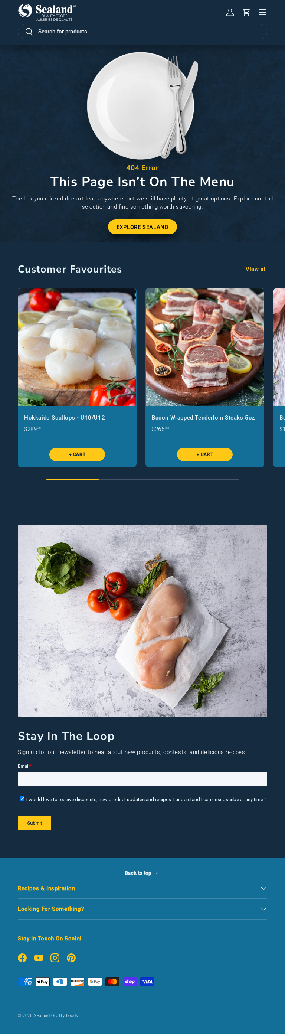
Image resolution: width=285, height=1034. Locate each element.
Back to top (139, 873)
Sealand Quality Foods (56, 1015)
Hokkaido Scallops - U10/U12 (64, 417)
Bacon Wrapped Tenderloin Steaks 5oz (203, 417)
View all (256, 269)
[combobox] (142, 31)
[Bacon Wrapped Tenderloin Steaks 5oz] (205, 347)
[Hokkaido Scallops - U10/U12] (77, 347)
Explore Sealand (143, 227)
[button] (246, 12)
